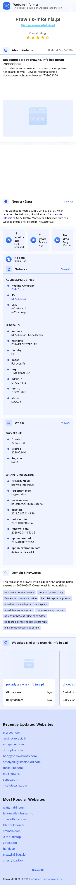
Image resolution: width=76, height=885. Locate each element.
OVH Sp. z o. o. (20, 289)
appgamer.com (13, 744)
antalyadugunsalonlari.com (22, 762)
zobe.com (10, 843)
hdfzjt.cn (9, 848)
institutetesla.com (15, 785)
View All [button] (68, 201)
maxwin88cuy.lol (14, 854)
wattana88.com (14, 807)
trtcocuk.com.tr (14, 825)
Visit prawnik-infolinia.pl (38, 25)
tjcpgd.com (10, 779)
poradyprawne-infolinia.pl (25, 684)
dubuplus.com (13, 750)
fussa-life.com (13, 768)
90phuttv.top (12, 837)
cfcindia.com (11, 831)
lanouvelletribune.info (18, 813)
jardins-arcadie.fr (15, 738)
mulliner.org (11, 774)
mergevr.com (12, 732)
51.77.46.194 (18, 298)
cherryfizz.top (13, 860)
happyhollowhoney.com (20, 756)
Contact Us (38, 870)
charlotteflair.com (15, 819)
